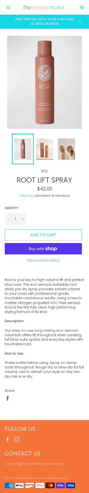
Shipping (26, 195)
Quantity (11, 208)
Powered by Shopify (56, 478)
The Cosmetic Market (29, 478)
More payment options (43, 260)
